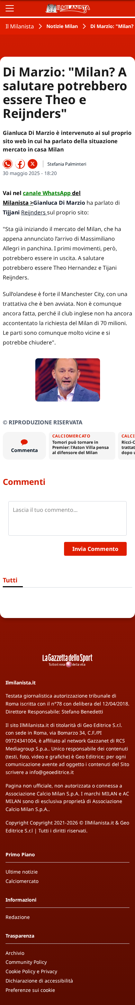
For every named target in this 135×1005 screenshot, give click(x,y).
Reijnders (34, 212)
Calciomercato (22, 881)
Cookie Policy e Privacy (31, 971)
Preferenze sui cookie (30, 990)
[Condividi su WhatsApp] (7, 164)
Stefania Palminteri (66, 164)
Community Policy (26, 962)
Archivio (15, 953)
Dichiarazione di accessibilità (39, 980)
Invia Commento (95, 549)
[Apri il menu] (10, 8)
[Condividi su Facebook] (20, 164)
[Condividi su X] (32, 164)
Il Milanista (20, 26)
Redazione (18, 917)
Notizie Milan (62, 26)
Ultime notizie (22, 871)
